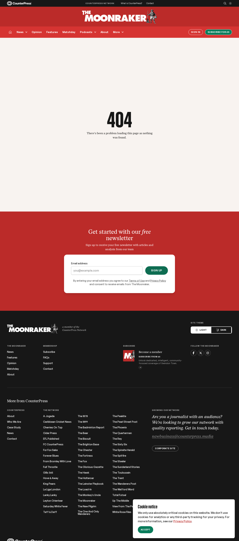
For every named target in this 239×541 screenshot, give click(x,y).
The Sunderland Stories (126, 467)
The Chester (85, 450)
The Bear (83, 433)
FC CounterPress (53, 444)
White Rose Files (121, 512)
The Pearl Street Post (124, 422)
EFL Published (51, 439)
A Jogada (48, 416)
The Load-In (85, 489)
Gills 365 (48, 472)
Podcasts (86, 32)
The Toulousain (121, 472)
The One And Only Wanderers (88, 512)
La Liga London (51, 489)
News (20, 32)
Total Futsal (119, 495)
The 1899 (83, 422)
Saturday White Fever (55, 506)
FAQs (46, 357)
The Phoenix (119, 427)
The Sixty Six (119, 444)
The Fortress (85, 455)
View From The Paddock (126, 506)
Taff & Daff (50, 512)
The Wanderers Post (124, 484)
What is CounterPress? (131, 3)
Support (48, 363)
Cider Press (50, 433)
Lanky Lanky (50, 495)
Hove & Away (50, 478)
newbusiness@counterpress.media (182, 437)
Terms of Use (137, 280)
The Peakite (119, 416)
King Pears (49, 484)
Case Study (14, 427)
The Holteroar (86, 478)
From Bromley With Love (57, 461)
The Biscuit (84, 439)
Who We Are (14, 422)
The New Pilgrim (87, 506)
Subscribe (49, 352)
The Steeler (119, 461)
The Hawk (83, 472)
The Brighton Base (88, 444)
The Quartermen (122, 433)
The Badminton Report (91, 427)
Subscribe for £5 (218, 32)
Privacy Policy (182, 521)
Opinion (37, 32)
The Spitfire (119, 455)
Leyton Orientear (53, 501)
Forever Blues (51, 455)
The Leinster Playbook (90, 484)
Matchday (68, 32)
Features (52, 32)
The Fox (82, 461)
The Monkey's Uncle (89, 495)
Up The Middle (120, 501)
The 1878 (83, 416)
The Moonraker (86, 501)
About (104, 32)
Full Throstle (50, 467)
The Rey (117, 439)
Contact (150, 3)
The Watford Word (123, 489)
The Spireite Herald (123, 450)
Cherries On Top (52, 427)
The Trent (118, 478)
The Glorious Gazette (90, 467)
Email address (79, 263)
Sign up (156, 270)
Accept (145, 529)
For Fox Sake (50, 450)
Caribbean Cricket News (57, 422)
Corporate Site (165, 448)
